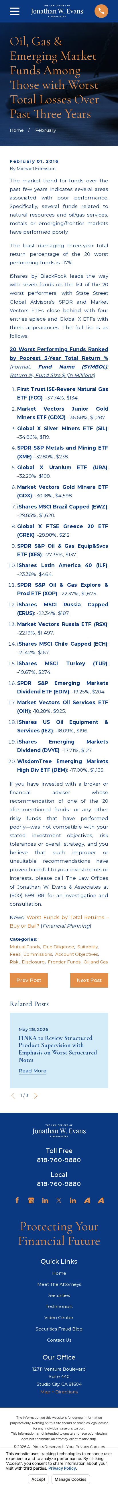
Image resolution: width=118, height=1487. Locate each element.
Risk (14, 962)
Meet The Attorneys (59, 1284)
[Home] (57, 11)
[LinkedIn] (45, 1200)
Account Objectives (76, 954)
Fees (15, 954)
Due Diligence (58, 947)
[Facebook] (17, 1200)
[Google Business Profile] (31, 1200)
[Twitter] (59, 1200)
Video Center (59, 1317)
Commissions (37, 954)
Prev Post (28, 980)
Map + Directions (59, 1392)
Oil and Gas (96, 962)
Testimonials (59, 1306)
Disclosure (33, 962)
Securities (59, 1295)
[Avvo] (87, 1200)
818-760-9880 (59, 1159)
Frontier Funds (64, 962)
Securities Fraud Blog (59, 1329)
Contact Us (59, 1340)
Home (59, 1273)
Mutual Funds (25, 947)
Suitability (87, 947)
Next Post (89, 980)
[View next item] (36, 1096)
